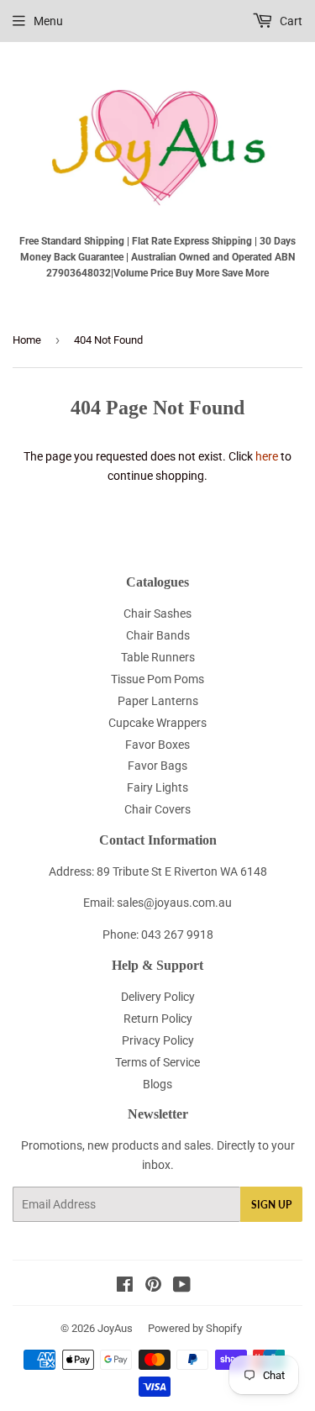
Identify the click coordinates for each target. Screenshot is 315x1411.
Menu (48, 21)
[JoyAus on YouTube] (182, 1286)
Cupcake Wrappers (157, 722)
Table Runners (158, 657)
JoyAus (115, 1328)
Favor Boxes (157, 744)
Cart (289, 21)
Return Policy (157, 1018)
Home (27, 340)
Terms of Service (157, 1062)
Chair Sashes (157, 613)
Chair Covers (157, 809)
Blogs (157, 1084)
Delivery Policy (158, 996)
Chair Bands (158, 635)
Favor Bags (157, 765)
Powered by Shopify (195, 1328)
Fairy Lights (157, 787)
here (266, 456)
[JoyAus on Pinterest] (153, 1286)
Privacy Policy (158, 1040)
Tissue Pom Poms (157, 679)
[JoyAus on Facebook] (125, 1286)
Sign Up (271, 1204)
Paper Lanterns (158, 701)
